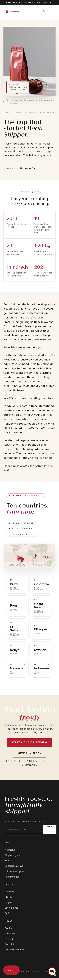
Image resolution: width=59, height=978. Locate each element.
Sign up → (50, 829)
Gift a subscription (15, 871)
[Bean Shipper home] (12, 11)
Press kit (9, 944)
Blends (8, 861)
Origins (9, 903)
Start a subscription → (29, 742)
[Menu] (51, 11)
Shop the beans (30, 753)
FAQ (7, 913)
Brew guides (11, 908)
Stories (8, 897)
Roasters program (14, 950)
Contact (9, 928)
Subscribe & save (14, 866)
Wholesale (10, 934)
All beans (10, 850)
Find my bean (12, 877)
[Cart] (44, 11)
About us (10, 892)
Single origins (12, 855)
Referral (9, 939)
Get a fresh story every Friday (26, 821)
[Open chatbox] (52, 971)
